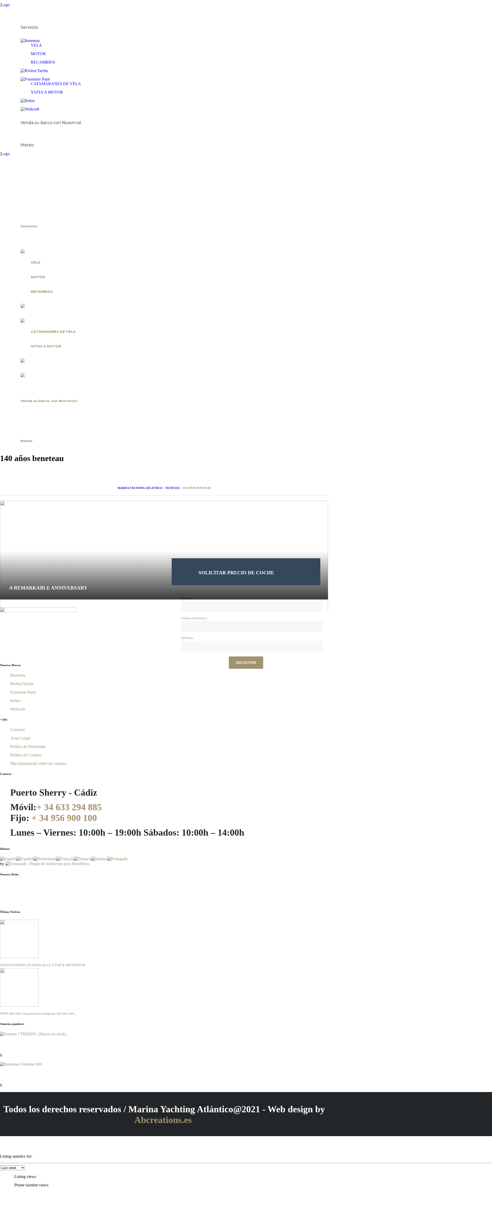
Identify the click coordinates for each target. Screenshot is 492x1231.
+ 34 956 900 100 (64, 818)
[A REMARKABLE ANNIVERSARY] (164, 503)
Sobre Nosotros (25, 22)
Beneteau (17, 675)
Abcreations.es (163, 1120)
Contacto (19, 140)
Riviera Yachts (22, 684)
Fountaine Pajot (23, 692)
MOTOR (38, 54)
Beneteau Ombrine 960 (20, 1074)
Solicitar (246, 662)
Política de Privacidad (27, 746)
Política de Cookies (26, 755)
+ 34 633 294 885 (69, 807)
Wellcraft (17, 709)
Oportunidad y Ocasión (32, 118)
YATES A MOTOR (47, 92)
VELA (36, 45)
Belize (15, 700)
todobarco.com (200, 1131)
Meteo (27, 145)
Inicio (15, 14)
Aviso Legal (20, 738)
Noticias (18, 131)
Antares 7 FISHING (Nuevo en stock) (25, 1044)
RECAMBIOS (43, 62)
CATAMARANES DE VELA (56, 84)
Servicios (29, 27)
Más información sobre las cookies (38, 763)
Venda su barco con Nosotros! (50, 122)
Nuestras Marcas (25, 36)
